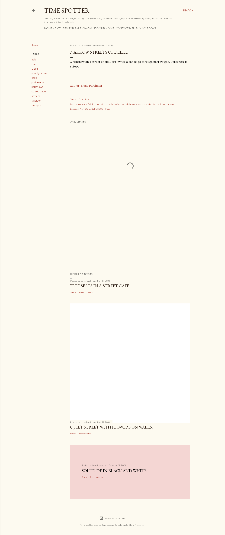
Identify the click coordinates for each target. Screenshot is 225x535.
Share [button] (34, 45)
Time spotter (66, 10)
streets (35, 96)
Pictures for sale (67, 28)
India (34, 77)
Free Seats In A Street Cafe (99, 285)
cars (33, 64)
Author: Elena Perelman (86, 85)
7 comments (96, 477)
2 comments (85, 433)
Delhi (34, 68)
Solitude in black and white (114, 470)
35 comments (85, 292)
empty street (39, 73)
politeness (37, 82)
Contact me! (125, 28)
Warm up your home (98, 28)
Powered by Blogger (115, 518)
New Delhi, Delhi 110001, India (95, 109)
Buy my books (146, 28)
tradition (36, 100)
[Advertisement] (130, 239)
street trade (38, 91)
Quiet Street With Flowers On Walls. (111, 427)
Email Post (84, 99)
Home (48, 28)
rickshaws (37, 87)
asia (33, 59)
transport (37, 105)
